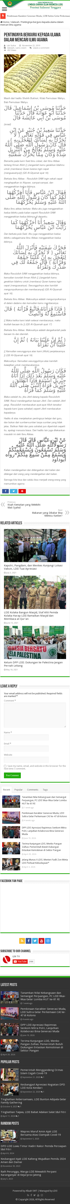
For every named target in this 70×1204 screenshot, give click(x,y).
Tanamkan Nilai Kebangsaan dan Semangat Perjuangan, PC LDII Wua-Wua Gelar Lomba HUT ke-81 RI (44, 800)
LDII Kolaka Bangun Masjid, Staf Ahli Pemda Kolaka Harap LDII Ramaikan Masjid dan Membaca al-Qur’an (31, 616)
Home (6, 22)
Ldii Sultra (11, 45)
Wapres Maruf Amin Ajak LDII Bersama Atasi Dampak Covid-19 (40, 1133)
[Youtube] (41, 941)
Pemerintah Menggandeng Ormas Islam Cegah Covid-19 (41, 1071)
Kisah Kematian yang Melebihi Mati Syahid (24, 505)
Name (8, 732)
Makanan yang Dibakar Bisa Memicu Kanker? (47, 513)
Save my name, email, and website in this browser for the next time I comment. (35, 767)
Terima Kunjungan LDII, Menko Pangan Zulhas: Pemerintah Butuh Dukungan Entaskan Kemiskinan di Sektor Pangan (42, 846)
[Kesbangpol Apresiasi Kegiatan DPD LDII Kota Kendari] (10, 1089)
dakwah (15, 22)
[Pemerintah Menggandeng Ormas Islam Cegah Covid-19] (10, 1074)
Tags (45, 789)
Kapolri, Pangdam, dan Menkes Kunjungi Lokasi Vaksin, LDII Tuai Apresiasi (33, 567)
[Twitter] (35, 941)
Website (8, 754)
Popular (19, 789)
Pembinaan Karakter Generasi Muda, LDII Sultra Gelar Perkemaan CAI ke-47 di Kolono (43, 1012)
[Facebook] (28, 941)
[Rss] (22, 941)
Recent (6, 789)
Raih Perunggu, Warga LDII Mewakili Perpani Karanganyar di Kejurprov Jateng (28, 1173)
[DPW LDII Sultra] (35, 5)
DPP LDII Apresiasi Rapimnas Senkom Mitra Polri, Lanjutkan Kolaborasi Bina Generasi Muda (44, 830)
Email (7, 743)
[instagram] (48, 941)
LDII (55, 1190)
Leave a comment (41, 48)
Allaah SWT (31, 1190)
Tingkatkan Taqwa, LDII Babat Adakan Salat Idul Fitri (33, 1112)
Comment (10, 700)
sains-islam (20, 48)
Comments (32, 789)
